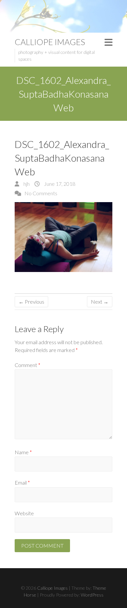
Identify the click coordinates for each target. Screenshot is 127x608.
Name (23, 452)
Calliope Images (50, 42)
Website (24, 513)
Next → (99, 301)
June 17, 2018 (59, 184)
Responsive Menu (108, 42)
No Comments (40, 193)
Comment (27, 365)
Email (22, 482)
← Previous (31, 301)
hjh (26, 184)
